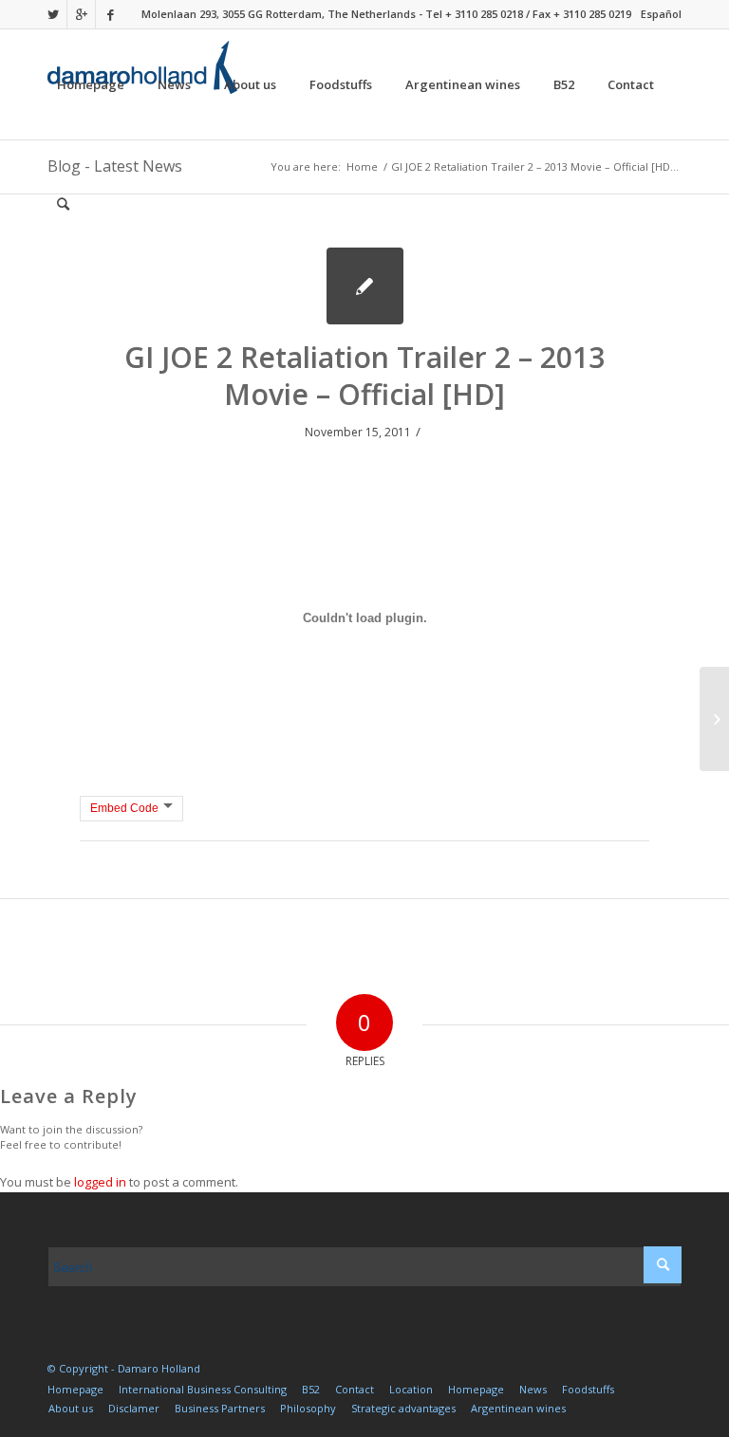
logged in (100, 1181)
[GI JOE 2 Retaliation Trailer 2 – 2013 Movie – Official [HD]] (365, 286)
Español (661, 14)
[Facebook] (110, 14)
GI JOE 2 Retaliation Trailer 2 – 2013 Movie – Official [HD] (364, 376)
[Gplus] (81, 14)
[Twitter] (52, 14)
